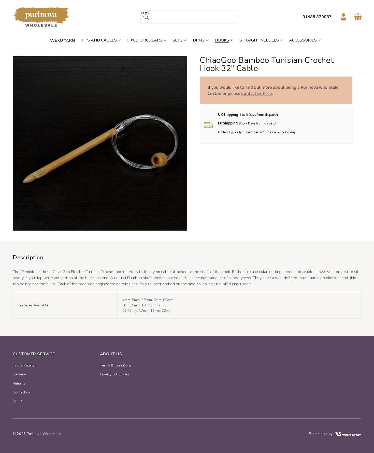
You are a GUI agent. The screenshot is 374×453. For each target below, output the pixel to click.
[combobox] (189, 16)
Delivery (19, 374)
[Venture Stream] (348, 434)
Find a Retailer (24, 365)
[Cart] (358, 17)
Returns (19, 383)
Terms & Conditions (116, 365)
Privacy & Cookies (114, 374)
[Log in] (343, 16)
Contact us (21, 392)
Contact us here (256, 93)
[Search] (146, 17)
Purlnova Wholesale (44, 434)
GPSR (17, 401)
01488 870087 (317, 17)
